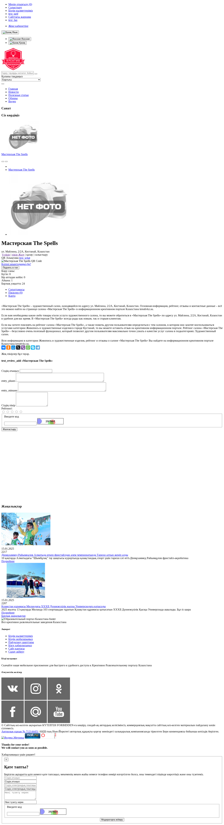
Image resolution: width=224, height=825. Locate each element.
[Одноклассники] (8, 347)
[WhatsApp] (28, 347)
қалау (29, 254)
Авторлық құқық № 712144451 (19, 731)
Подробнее (8, 561)
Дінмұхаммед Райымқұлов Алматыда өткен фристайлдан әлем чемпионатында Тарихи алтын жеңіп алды (64, 554)
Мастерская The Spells (14, 154)
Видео (12, 101)
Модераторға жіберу (112, 819)
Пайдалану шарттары (21, 642)
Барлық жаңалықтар (13, 615)
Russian (25, 39)
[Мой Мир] (13, 347)
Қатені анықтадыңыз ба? (16, 264)
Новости (13, 91)
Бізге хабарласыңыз (20, 645)
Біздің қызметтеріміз (20, 635)
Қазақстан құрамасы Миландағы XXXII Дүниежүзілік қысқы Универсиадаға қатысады (53, 606)
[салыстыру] (2, 161)
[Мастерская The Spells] (39, 234)
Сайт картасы (16, 648)
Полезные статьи (18, 95)
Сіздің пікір (8, 405)
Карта (11, 295)
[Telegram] (38, 347)
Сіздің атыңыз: (10, 370)
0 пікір (6, 254)
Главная (13, 88)
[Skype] (33, 347)
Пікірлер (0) (15, 292)
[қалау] (6, 161)
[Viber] (23, 347)
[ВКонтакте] (3, 347)
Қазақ (22, 42)
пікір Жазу (18, 254)
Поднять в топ (10, 267)
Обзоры (13, 98)
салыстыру (41, 254)
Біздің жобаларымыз (20, 639)
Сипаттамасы (16, 289)
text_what (24, 257)
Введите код (11, 416)
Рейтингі (6, 408)
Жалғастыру (9, 429)
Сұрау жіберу (16, 651)
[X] (18, 347)
